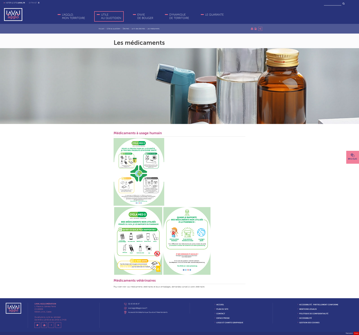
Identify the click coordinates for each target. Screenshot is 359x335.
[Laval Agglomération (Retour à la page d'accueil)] (13, 14)
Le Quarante (214, 14)
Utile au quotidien (111, 16)
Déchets (126, 29)
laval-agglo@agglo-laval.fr (137, 308)
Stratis (356, 333)
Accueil (101, 29)
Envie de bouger (145, 16)
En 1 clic (352, 159)
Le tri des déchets (138, 29)
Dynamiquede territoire (179, 16)
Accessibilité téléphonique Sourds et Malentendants (147, 312)
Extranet (33, 3)
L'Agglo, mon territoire (73, 16)
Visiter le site (15, 3)
